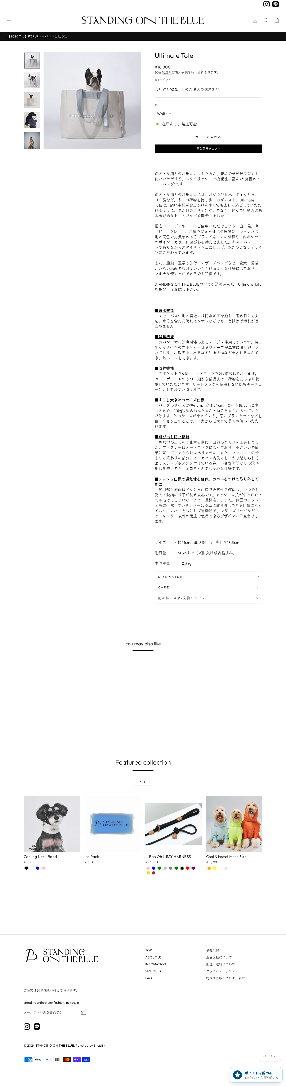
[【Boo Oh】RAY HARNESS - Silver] (165, 868)
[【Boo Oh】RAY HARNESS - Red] (188, 868)
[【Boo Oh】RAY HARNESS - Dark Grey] (171, 868)
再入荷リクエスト (209, 149)
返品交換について (219, 957)
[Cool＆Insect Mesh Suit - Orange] (209, 868)
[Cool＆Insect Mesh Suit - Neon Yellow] (215, 868)
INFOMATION (155, 964)
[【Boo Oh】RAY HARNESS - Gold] (148, 873)
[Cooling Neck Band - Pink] (43, 868)
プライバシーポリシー (222, 971)
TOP (148, 950)
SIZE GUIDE (170, 577)
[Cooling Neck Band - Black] (26, 868)
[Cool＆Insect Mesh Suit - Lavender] (226, 868)
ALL (143, 781)
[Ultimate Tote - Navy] (43, 734)
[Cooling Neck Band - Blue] (38, 868)
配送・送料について (220, 964)
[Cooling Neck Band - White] (32, 868)
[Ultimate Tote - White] (32, 734)
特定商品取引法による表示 (225, 978)
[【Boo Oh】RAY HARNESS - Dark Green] (176, 868)
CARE (163, 587)
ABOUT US (153, 957)
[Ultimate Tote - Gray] (38, 734)
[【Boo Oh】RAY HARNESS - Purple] (193, 868)
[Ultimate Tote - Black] (26, 734)
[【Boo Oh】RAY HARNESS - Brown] (154, 873)
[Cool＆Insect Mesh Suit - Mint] (220, 868)
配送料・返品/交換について (182, 598)
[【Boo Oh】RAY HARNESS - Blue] (154, 868)
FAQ (148, 978)
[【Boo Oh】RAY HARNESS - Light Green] (159, 868)
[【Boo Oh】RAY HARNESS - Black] (182, 868)
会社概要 (212, 950)
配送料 (166, 72)
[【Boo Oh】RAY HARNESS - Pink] (148, 868)
